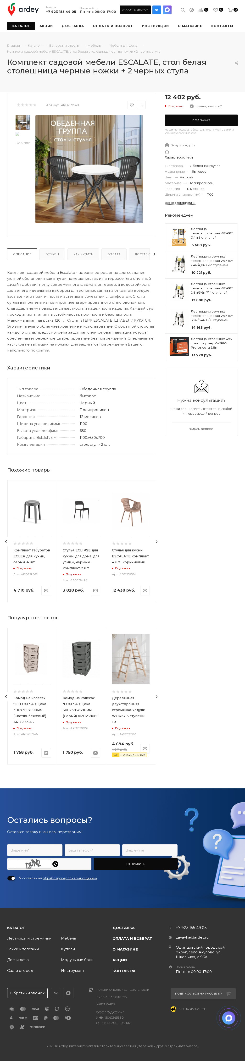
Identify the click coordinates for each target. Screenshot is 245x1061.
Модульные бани (77, 959)
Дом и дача (18, 959)
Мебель (68, 938)
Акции (119, 960)
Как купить (83, 254)
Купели (68, 949)
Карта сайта (105, 1004)
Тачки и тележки (23, 949)
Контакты (123, 970)
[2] (22, 105)
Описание (22, 254)
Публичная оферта (111, 997)
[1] (18, 105)
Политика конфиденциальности (122, 989)
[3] (26, 105)
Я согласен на (58, 878)
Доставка (143, 254)
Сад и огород (20, 970)
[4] (30, 105)
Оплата (114, 254)
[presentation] (6, 541)
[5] (35, 105)
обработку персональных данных (70, 878)
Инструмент (72, 970)
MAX (167, 9)
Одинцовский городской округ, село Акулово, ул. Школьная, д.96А (200, 952)
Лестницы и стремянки (29, 938)
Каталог (16, 928)
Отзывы (52, 254)
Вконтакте (156, 9)
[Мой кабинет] (191, 11)
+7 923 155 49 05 (61, 12)
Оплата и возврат (132, 938)
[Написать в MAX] (228, 1018)
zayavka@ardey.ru (192, 937)
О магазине (125, 949)
